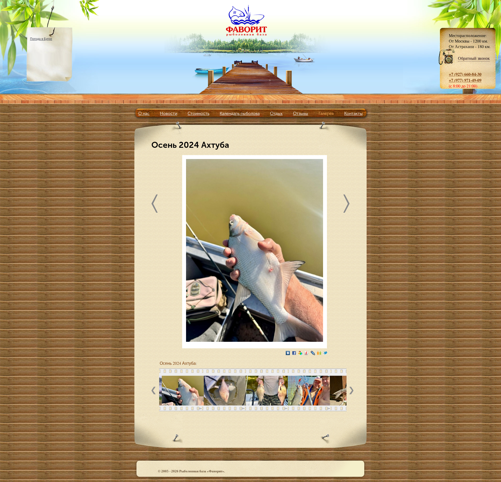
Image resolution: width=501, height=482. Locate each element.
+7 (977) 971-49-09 (465, 80)
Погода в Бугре (41, 39)
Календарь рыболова (240, 113)
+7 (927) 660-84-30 (465, 74)
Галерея (326, 113)
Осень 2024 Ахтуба (178, 363)
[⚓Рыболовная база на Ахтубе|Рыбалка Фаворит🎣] (250, 20)
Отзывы (300, 113)
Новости (168, 113)
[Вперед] (346, 204)
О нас (144, 113)
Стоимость (198, 113)
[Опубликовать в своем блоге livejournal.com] (313, 353)
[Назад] (154, 204)
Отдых (276, 113)
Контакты (353, 113)
